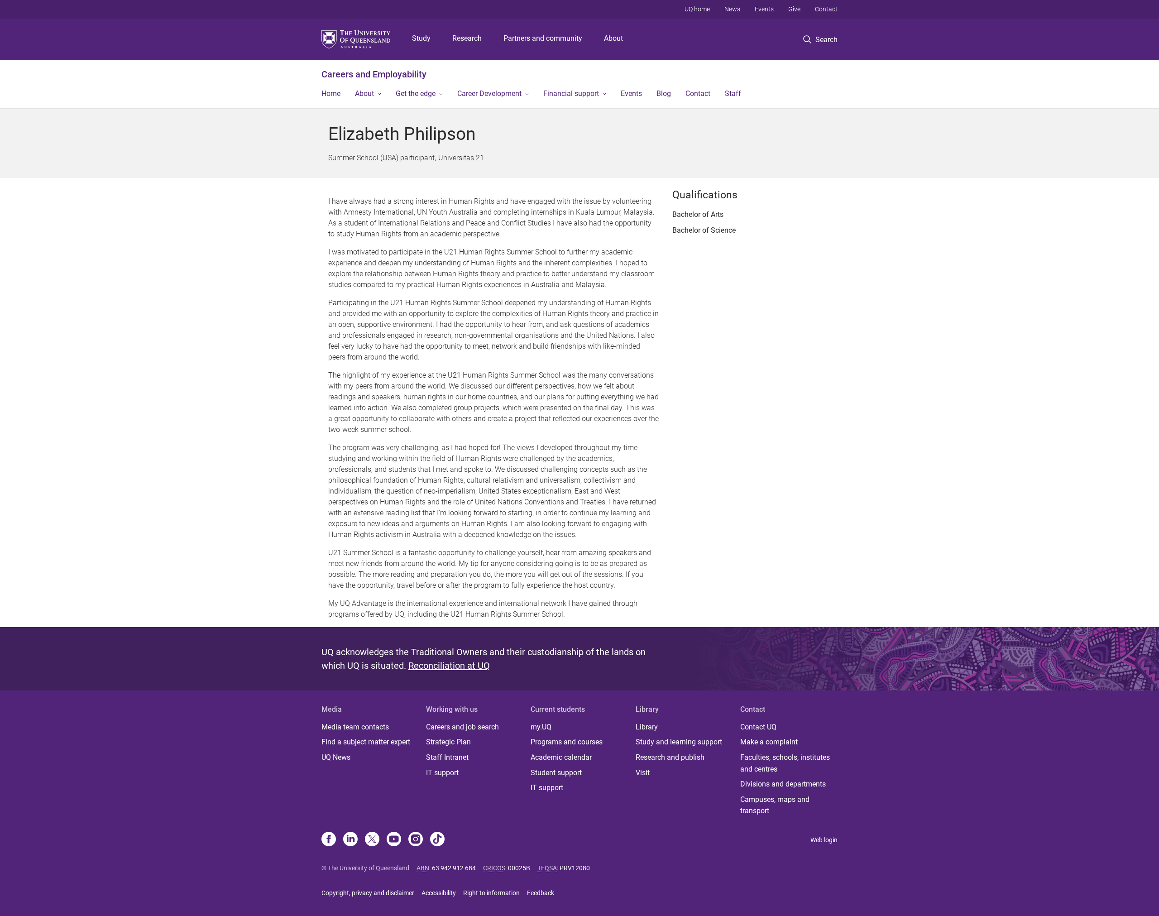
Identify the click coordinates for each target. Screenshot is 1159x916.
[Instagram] (415, 840)
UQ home (697, 9)
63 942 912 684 (454, 868)
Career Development (489, 93)
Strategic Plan (448, 742)
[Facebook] (328, 840)
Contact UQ (758, 727)
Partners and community (542, 38)
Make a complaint (769, 742)
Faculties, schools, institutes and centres (785, 763)
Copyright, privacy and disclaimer (367, 893)
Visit (643, 772)
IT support (442, 772)
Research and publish (670, 757)
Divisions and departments (783, 784)
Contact (826, 9)
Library (647, 727)
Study (421, 38)
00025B (519, 868)
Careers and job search (462, 727)
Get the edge (416, 93)
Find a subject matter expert (365, 742)
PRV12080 (575, 868)
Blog (663, 93)
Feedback (540, 893)
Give (794, 9)
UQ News (335, 757)
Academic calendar (561, 757)
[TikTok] (437, 840)
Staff (733, 93)
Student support (556, 772)
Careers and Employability (373, 74)
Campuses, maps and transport (774, 805)
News (732, 9)
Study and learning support (679, 742)
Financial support (571, 93)
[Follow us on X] (372, 840)
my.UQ (541, 727)
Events (764, 9)
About (613, 38)
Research (467, 38)
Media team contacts (355, 727)
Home (330, 93)
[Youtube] (394, 840)
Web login (824, 840)
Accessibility (438, 893)
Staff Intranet (447, 757)
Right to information (491, 893)
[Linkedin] (350, 840)
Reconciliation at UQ (449, 665)
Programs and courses (567, 742)
